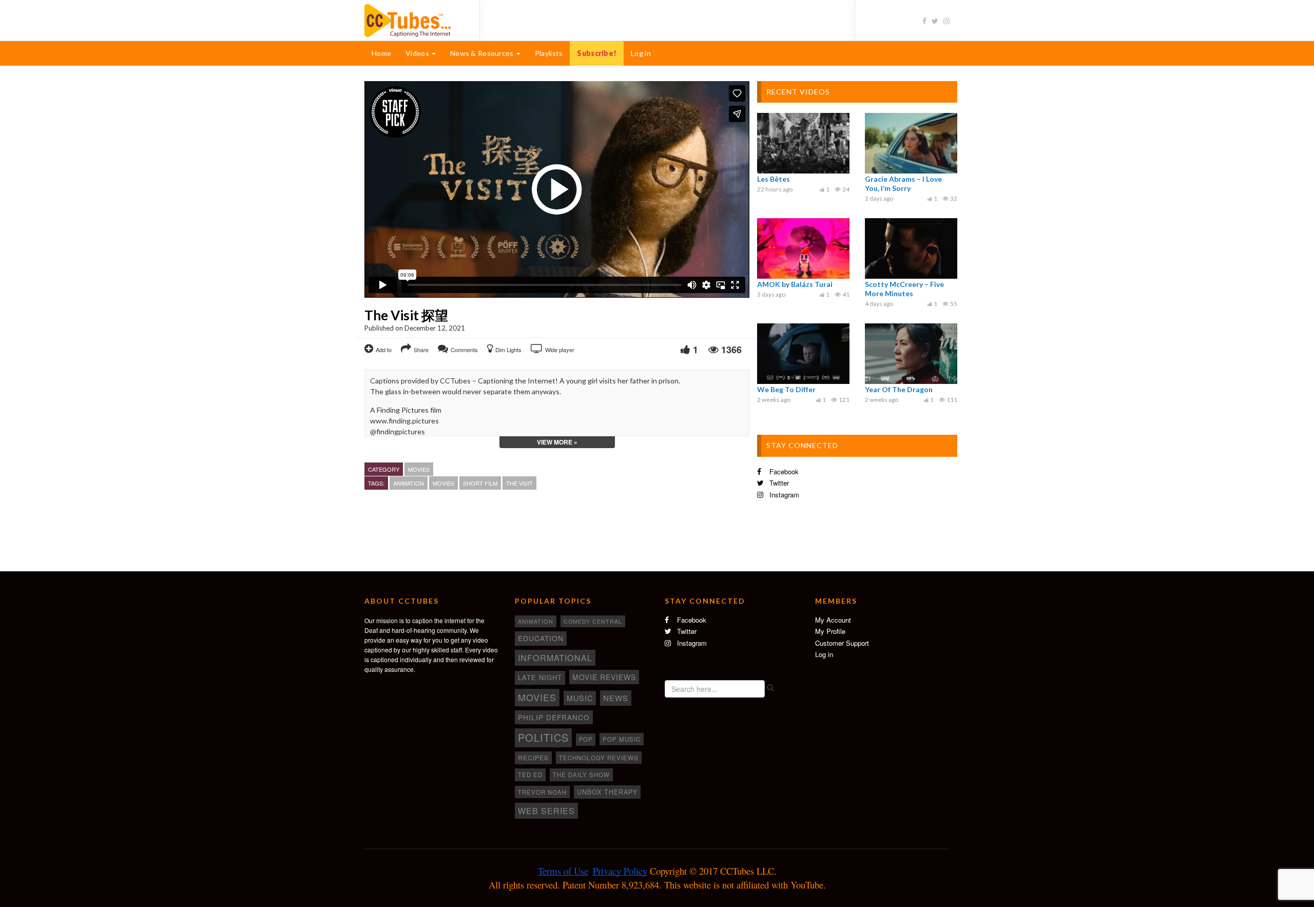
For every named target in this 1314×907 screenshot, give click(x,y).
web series (546, 810)
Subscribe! (596, 53)
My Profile (830, 631)
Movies (419, 469)
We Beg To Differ (786, 389)
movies (443, 483)
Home (381, 53)
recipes (533, 757)
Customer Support (842, 643)
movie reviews (604, 677)
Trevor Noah (542, 792)
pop (585, 739)
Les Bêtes (773, 179)
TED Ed (530, 774)
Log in (641, 53)
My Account (833, 620)
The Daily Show (581, 774)
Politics (543, 737)
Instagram (783, 494)
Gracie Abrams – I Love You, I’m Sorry (903, 183)
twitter (778, 483)
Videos (418, 53)
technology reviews (599, 758)
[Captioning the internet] (414, 19)
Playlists (549, 53)
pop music (622, 739)
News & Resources (482, 53)
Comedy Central (593, 621)
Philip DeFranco (554, 717)
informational (555, 657)
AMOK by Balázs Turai (795, 284)
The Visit (519, 483)
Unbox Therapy (607, 792)
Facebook (783, 471)
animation (408, 483)
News (615, 697)
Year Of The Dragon (899, 389)
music (580, 698)
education (541, 638)
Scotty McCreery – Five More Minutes (904, 289)
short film (480, 483)
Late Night (540, 677)
